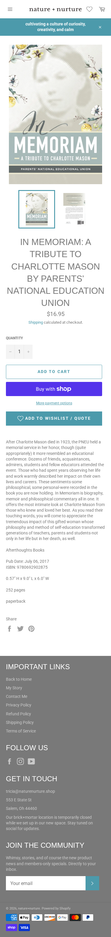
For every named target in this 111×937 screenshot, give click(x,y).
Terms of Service (21, 731)
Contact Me (16, 696)
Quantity (14, 338)
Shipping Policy (20, 722)
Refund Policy (18, 713)
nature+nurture (29, 908)
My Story (14, 687)
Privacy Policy (18, 705)
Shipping (35, 322)
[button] (54, 418)
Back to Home (19, 679)
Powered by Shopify (56, 908)
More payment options (54, 403)
